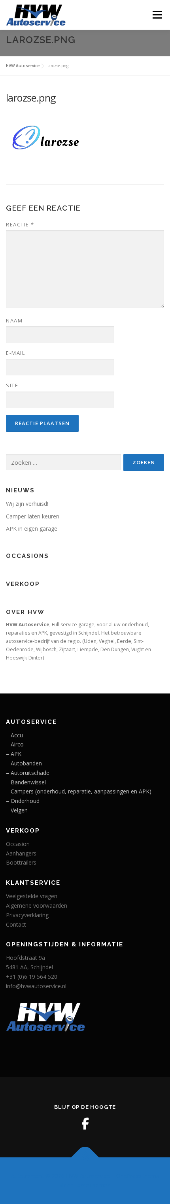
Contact (16, 924)
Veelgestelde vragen (31, 896)
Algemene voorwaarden (36, 905)
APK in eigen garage (31, 528)
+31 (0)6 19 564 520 (31, 976)
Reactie (20, 224)
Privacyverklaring (27, 915)
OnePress (128, 1176)
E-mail (15, 352)
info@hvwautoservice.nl (36, 986)
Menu (156, 14)
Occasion (18, 844)
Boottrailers (21, 862)
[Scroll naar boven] (85, 1158)
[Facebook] (85, 1124)
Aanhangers (21, 853)
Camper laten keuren (32, 516)
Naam (14, 320)
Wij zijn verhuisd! (27, 503)
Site (12, 385)
